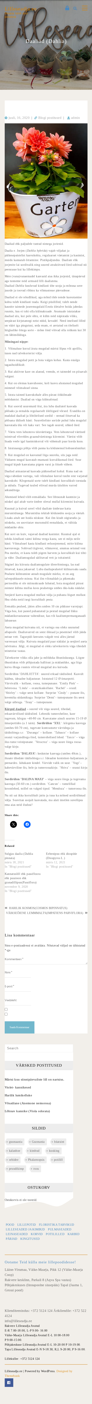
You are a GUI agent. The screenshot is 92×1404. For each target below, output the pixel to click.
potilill (58, 1159)
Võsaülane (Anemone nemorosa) (28, 1103)
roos (36, 1168)
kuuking (54, 1150)
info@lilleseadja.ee (18, 1321)
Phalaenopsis (36, 1159)
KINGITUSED (30, 1238)
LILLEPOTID (26, 1224)
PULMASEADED (59, 1229)
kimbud (34, 1150)
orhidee (14, 1159)
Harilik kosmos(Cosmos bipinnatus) (38, 908)
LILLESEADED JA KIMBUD (25, 1229)
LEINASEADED (17, 1234)
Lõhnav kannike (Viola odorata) (27, 1111)
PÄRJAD (11, 1238)
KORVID (37, 1234)
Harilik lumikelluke (18, 1095)
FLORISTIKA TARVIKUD (56, 1224)
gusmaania (15, 1141)
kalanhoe (14, 1150)
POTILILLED (55, 1234)
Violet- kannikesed (18, 1087)
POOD (10, 1224)
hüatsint (59, 1141)
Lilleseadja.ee (21, 9)
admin (75, 118)
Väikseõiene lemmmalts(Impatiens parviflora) (44, 913)
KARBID (73, 1234)
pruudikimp (16, 1168)
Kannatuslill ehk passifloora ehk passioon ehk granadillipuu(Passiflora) (23, 878)
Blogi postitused (49, 118)
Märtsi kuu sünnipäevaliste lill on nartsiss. (34, 1079)
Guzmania (38, 1141)
